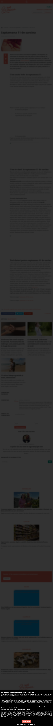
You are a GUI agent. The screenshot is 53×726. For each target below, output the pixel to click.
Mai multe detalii (11, 697)
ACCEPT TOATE (26, 721)
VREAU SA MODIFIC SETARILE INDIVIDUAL (26, 724)
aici (21, 703)
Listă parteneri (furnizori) (6, 717)
